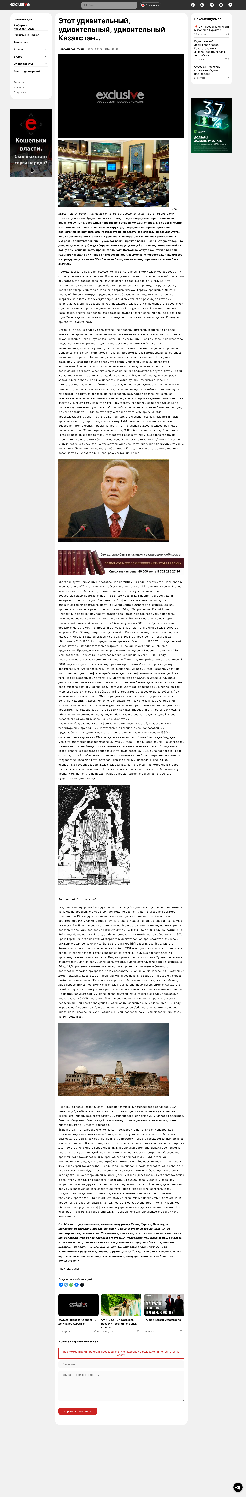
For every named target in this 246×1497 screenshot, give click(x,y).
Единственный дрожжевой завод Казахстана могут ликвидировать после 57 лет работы (210, 48)
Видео (18, 56)
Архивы (19, 49)
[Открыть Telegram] (238, 1487)
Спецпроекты (23, 63)
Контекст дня (23, 19)
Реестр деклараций (27, 71)
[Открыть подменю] (45, 42)
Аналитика (21, 42)
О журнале (20, 92)
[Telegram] (212, 5)
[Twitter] (82, 1285)
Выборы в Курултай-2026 (24, 27)
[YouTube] (221, 6)
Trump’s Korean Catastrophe (162, 1319)
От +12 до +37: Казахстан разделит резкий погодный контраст (119, 1323)
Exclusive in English (26, 35)
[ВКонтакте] (61, 1285)
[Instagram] (202, 6)
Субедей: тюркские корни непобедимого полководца (208, 70)
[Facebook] (193, 6)
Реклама (19, 82)
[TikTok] (230, 5)
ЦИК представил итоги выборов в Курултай (211, 28)
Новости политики (71, 49)
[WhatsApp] (71, 1285)
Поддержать (152, 5)
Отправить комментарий (78, 1411)
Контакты (19, 87)
